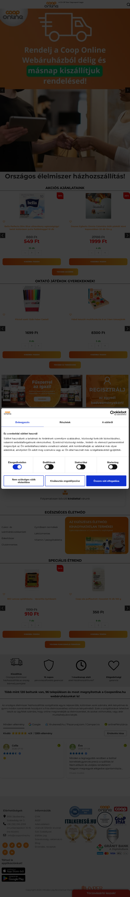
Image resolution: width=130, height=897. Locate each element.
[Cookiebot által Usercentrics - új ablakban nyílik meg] (112, 413)
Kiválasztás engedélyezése (65, 480)
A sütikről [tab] (107, 422)
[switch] (49, 466)
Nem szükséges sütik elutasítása (24, 481)
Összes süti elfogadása (106, 480)
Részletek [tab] (65, 422)
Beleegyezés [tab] (22, 422)
